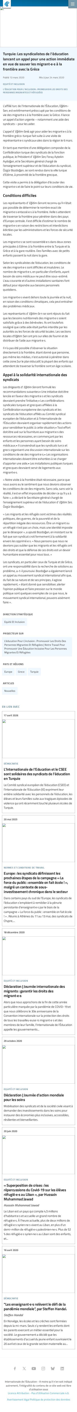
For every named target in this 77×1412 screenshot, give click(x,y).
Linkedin (62, 1368)
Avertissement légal (18, 1399)
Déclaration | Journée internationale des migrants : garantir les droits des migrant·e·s (38, 981)
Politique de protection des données (50, 1399)
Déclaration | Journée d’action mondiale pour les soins (38, 1080)
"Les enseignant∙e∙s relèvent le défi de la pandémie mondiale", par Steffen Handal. (38, 1297)
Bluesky (52, 1368)
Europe (8, 671)
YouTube (33, 1368)
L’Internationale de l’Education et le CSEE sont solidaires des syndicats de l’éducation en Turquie (38, 761)
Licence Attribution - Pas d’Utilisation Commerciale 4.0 (38, 1393)
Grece (21, 671)
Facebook (14, 1368)
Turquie (34, 671)
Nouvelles (9, 691)
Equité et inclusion (14, 622)
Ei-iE (5, 4)
